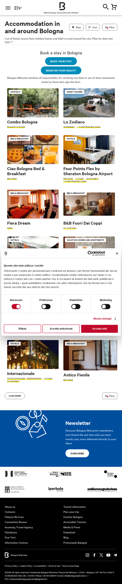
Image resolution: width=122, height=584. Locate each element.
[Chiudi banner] (117, 253)
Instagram (87, 555)
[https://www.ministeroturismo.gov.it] (16, 477)
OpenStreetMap (95, 556)
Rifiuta (22, 328)
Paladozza (11, 532)
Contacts (10, 511)
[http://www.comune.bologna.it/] (56, 492)
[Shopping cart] (114, 6)
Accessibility (40, 565)
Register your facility (61, 70)
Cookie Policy (26, 565)
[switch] (46, 306)
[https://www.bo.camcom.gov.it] (15, 492)
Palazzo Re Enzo (14, 517)
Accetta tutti (99, 328)
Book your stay (61, 61)
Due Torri (10, 537)
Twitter (101, 555)
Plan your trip (71, 511)
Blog (66, 537)
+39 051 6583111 (49, 575)
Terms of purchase (70, 565)
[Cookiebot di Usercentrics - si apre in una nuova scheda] (91, 253)
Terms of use (54, 565)
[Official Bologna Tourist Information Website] (62, 6)
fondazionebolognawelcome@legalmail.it (28, 578)
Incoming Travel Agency (19, 527)
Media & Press (71, 527)
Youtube (108, 555)
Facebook (94, 555)
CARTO (117, 556)
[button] (5, 47)
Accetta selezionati (61, 328)
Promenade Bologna (75, 542)
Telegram (115, 555)
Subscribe (77, 453)
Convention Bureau (16, 522)
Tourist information (74, 506)
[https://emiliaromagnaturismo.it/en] (102, 492)
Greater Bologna (73, 517)
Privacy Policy (11, 565)
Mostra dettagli (102, 318)
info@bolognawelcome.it (75, 575)
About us (10, 506)
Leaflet (83, 556)
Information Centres (16, 542)
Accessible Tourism (74, 522)
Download (69, 532)
